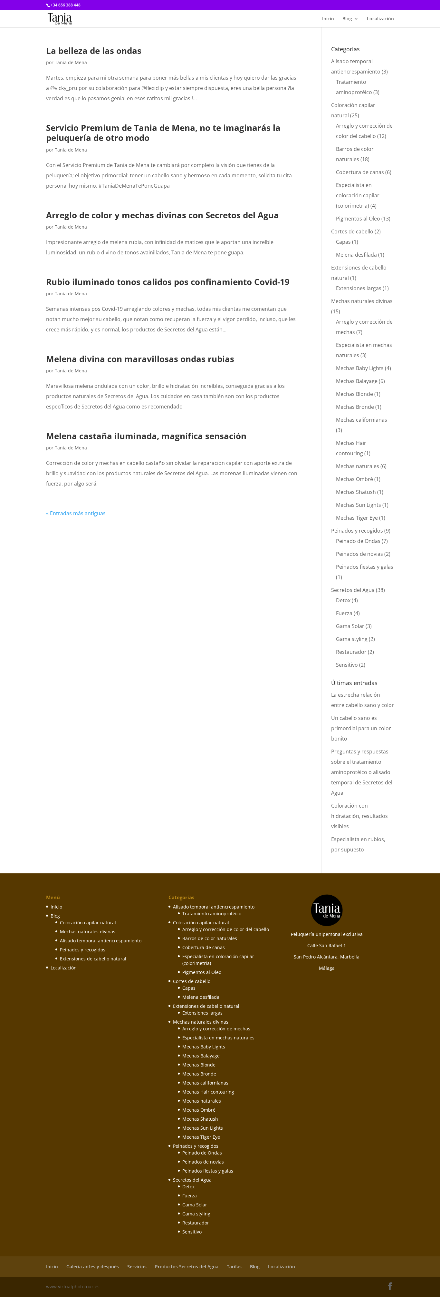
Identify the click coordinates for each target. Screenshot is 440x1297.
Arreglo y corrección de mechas (216, 1029)
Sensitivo (347, 664)
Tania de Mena (71, 62)
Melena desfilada (356, 254)
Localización (380, 19)
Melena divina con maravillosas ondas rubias (140, 359)
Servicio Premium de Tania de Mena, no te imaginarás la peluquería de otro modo (163, 132)
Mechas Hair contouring (208, 1092)
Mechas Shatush (356, 492)
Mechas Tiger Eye (357, 517)
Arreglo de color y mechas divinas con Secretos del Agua (162, 215)
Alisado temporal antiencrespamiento (100, 941)
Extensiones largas (358, 288)
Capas (343, 241)
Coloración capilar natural (88, 922)
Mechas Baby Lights (360, 368)
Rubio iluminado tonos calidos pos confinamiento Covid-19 (168, 282)
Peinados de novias (359, 553)
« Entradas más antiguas (76, 513)
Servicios (137, 1266)
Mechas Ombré (354, 479)
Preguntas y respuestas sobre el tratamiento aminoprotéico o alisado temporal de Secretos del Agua (361, 772)
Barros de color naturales (209, 938)
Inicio (328, 19)
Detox (343, 600)
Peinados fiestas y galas (364, 566)
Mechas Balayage (357, 381)
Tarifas (234, 1266)
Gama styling (352, 639)
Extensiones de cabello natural (93, 959)
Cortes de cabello (352, 231)
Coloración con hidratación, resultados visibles (359, 816)
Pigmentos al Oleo (358, 218)
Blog (347, 19)
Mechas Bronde (355, 406)
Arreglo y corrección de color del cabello (225, 929)
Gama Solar (350, 626)
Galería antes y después (92, 1266)
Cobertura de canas (360, 172)
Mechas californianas (361, 419)
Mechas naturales (357, 466)
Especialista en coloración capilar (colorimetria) (357, 195)
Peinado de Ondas (358, 541)
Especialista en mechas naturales (218, 1038)
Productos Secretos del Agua (186, 1266)
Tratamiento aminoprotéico (211, 913)
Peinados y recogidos (357, 530)
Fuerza (344, 613)
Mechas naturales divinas (362, 301)
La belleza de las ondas (93, 50)
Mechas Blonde (354, 394)
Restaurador (351, 651)
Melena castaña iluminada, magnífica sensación (146, 436)
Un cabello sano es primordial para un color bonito (361, 728)
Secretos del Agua (353, 590)
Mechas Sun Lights (358, 504)
